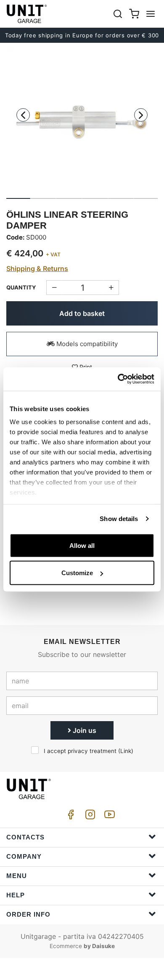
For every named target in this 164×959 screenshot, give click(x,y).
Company (24, 856)
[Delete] (111, 287)
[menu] (150, 13)
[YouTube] (108, 817)
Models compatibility (86, 344)
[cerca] (118, 13)
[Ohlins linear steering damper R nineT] (82, 121)
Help (15, 895)
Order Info (28, 914)
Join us (83, 730)
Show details (119, 518)
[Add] (54, 287)
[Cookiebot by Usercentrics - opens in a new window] (118, 379)
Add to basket (82, 313)
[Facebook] (69, 817)
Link (125, 751)
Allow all (82, 545)
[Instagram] (88, 817)
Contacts (25, 837)
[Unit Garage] (27, 13)
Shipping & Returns (37, 268)
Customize (77, 572)
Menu (16, 875)
